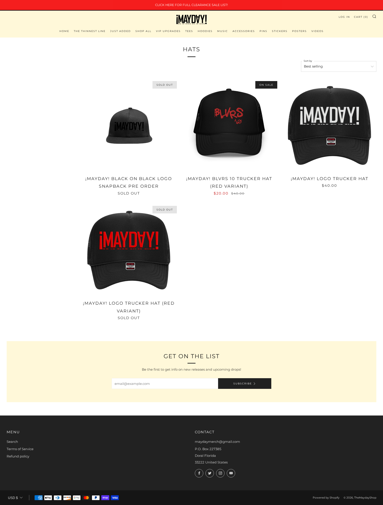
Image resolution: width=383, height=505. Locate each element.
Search (12, 441)
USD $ (13, 498)
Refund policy (18, 456)
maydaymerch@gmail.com (217, 441)
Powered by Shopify (326, 497)
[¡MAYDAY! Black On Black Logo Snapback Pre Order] (129, 125)
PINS (263, 31)
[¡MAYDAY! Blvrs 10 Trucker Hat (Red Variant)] (229, 125)
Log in (344, 16)
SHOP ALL (143, 31)
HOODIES (205, 31)
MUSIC (222, 31)
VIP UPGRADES (168, 31)
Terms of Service (20, 449)
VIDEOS (317, 31)
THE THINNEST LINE (90, 31)
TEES (189, 31)
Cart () (361, 16)
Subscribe (242, 383)
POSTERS (299, 31)
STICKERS (279, 31)
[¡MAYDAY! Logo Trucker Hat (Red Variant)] (129, 250)
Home (64, 31)
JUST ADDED (120, 31)
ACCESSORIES (244, 31)
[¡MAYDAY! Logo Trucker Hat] (329, 125)
